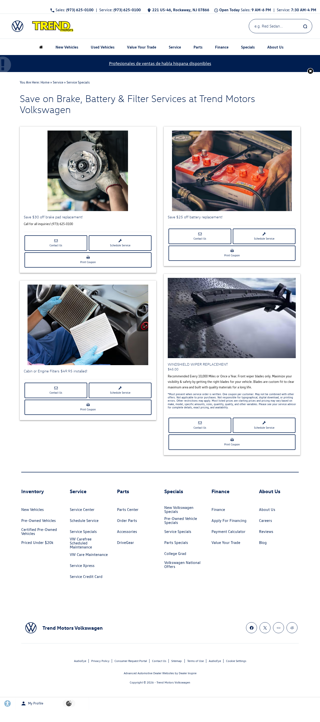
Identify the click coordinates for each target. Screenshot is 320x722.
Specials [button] (248, 47)
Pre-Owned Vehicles (38, 520)
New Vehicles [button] (66, 47)
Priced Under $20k (37, 542)
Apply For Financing (229, 520)
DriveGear (125, 542)
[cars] (278, 627)
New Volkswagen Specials (179, 509)
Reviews (266, 531)
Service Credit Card (86, 576)
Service (58, 82)
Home (45, 82)
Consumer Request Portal (130, 661)
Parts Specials (176, 542)
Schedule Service (120, 245)
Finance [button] (221, 47)
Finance (218, 509)
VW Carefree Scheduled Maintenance (81, 543)
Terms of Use (195, 661)
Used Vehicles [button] (102, 47)
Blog (263, 542)
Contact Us (56, 245)
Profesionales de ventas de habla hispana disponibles (160, 63)
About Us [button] (275, 47)
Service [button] (174, 47)
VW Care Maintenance (89, 554)
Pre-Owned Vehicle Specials (180, 520)
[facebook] (251, 627)
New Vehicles (32, 509)
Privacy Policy (100, 661)
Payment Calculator (229, 531)
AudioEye (80, 661)
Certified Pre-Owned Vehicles (39, 531)
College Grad (175, 553)
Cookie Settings (236, 661)
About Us (267, 509)
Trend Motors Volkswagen (173, 682)
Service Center (82, 509)
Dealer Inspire (187, 673)
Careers (265, 520)
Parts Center (127, 509)
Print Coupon (89, 264)
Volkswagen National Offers (182, 564)
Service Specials (83, 531)
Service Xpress (82, 565)
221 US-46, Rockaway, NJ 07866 (180, 9)
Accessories (127, 531)
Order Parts (127, 520)
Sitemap (176, 661)
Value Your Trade (141, 46)
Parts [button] (198, 47)
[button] (310, 71)
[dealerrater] (292, 627)
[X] (265, 627)
